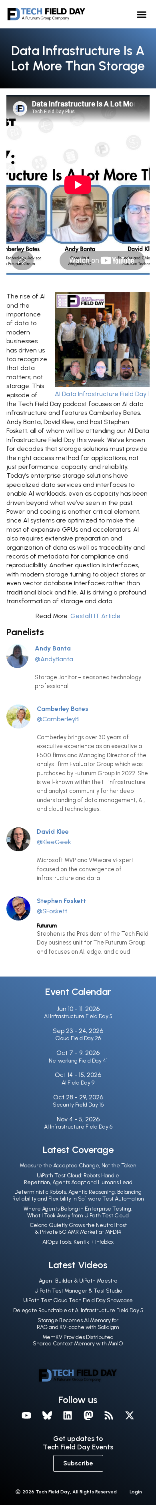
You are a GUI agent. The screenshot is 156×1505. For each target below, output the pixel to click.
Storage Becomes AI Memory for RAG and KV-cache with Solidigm (78, 1324)
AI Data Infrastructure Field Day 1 (102, 394)
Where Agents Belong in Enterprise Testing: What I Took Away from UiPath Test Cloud (78, 1212)
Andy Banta (53, 648)
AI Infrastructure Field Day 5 (78, 1016)
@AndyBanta (54, 659)
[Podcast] (109, 1415)
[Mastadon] (88, 1415)
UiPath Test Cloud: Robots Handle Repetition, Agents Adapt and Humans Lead (78, 1179)
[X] (129, 1415)
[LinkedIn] (67, 1415)
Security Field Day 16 (78, 1104)
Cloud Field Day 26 (78, 1038)
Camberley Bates (62, 708)
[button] (142, 14)
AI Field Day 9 (78, 1082)
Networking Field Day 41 (78, 1060)
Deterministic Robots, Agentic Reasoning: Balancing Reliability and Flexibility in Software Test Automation (78, 1195)
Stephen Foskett (61, 901)
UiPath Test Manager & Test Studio (78, 1290)
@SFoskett (52, 911)
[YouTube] (26, 1415)
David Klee (53, 831)
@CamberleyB (58, 719)
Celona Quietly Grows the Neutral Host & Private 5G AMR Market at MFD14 (78, 1228)
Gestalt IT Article (95, 616)
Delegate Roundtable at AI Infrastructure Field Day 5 (78, 1310)
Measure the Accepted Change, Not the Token (78, 1165)
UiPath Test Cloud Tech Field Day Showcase (78, 1300)
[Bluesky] (47, 1415)
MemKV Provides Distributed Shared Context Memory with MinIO (78, 1340)
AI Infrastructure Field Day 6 (78, 1126)
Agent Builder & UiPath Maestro (78, 1280)
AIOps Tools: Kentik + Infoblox (78, 1242)
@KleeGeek (54, 842)
